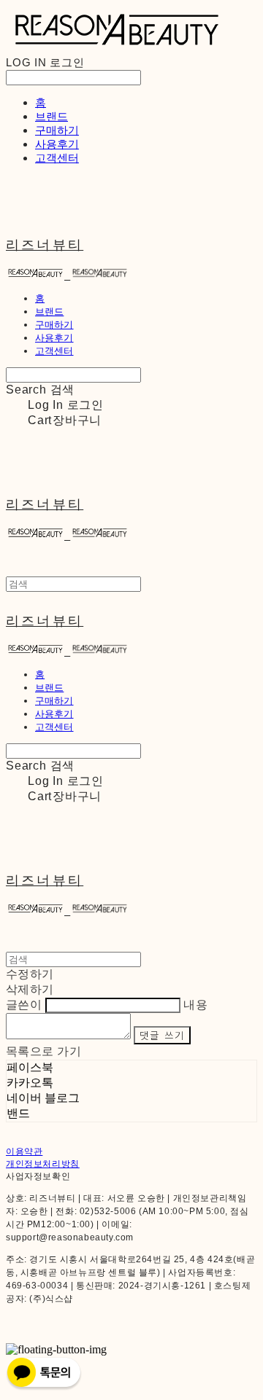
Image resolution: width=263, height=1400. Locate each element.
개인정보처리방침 (43, 1164)
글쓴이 (24, 1004)
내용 (195, 1004)
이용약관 (24, 1151)
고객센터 (57, 158)
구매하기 (57, 130)
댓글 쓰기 (162, 1035)
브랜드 (51, 116)
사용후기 (57, 144)
